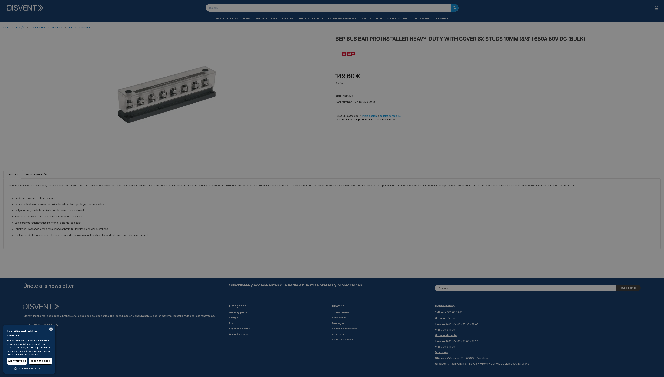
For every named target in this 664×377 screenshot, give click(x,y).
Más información (29, 354)
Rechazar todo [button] (40, 361)
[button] (29, 368)
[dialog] (29, 349)
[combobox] (51, 329)
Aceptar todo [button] (17, 361)
